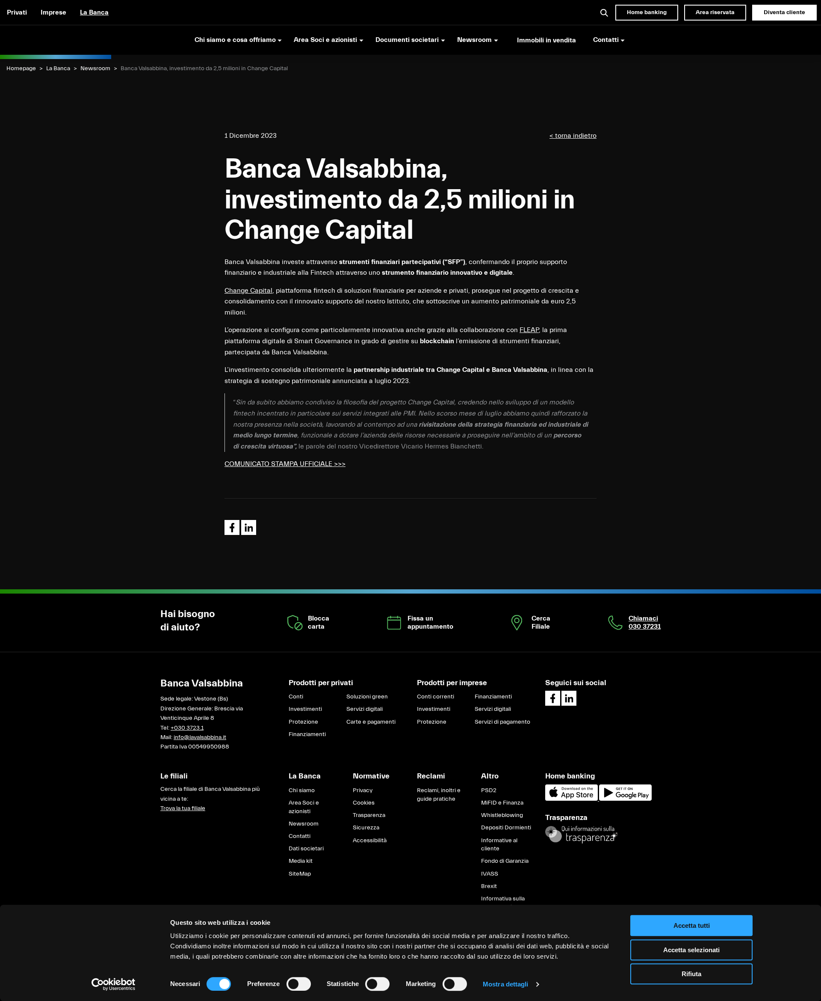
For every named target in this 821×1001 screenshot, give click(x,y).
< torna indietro (573, 136)
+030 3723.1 (187, 728)
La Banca (94, 12)
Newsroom (95, 68)
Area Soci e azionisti (304, 807)
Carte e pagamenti (371, 722)
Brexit (489, 886)
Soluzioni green (367, 696)
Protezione (303, 722)
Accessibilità (370, 840)
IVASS (489, 873)
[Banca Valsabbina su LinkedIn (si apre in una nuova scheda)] (568, 698)
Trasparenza (369, 815)
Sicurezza (366, 827)
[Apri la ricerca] (604, 12)
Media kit (301, 861)
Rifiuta (691, 973)
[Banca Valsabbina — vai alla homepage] (55, 39)
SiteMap (300, 873)
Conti (296, 696)
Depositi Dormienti (506, 827)
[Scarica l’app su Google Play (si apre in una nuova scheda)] (625, 799)
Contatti (299, 836)
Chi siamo (302, 790)
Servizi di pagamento (502, 722)
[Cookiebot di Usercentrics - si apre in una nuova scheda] (113, 984)
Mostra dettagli (506, 984)
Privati (17, 12)
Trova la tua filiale (182, 808)
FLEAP (529, 330)
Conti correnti (435, 696)
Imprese (53, 12)
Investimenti (305, 709)
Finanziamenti (307, 734)
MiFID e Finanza (502, 802)
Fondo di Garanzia (505, 861)
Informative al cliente (499, 844)
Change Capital (248, 290)
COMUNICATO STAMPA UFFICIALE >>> (285, 464)
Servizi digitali (364, 709)
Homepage (21, 68)
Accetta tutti (691, 925)
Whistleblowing (502, 815)
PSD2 (488, 790)
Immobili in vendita (546, 40)
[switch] (298, 984)
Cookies (364, 802)
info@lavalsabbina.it (200, 737)
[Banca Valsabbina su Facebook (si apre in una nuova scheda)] (552, 698)
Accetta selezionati (691, 949)
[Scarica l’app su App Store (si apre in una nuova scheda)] (572, 799)
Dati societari (306, 848)
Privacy (362, 790)
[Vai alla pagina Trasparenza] (581, 834)
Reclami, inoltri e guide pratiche (439, 794)
